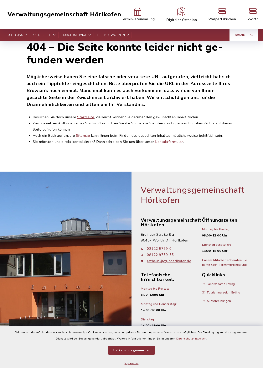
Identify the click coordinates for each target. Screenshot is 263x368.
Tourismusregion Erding (223, 292)
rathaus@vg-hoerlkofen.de (169, 261)
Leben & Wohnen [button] (111, 35)
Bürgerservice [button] (74, 35)
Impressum (132, 363)
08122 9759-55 (160, 254)
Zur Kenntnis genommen (131, 350)
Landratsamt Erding (221, 284)
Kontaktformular (169, 141)
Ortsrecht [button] (42, 35)
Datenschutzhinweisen (191, 338)
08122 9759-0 (159, 248)
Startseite (85, 117)
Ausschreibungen (219, 301)
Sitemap (83, 135)
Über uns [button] (15, 35)
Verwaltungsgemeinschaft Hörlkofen (64, 14)
